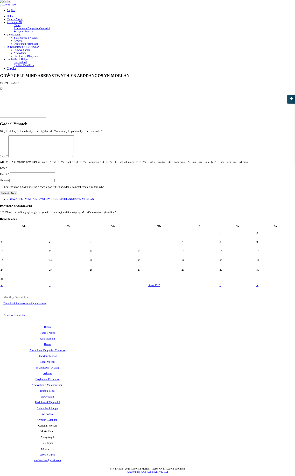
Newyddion (47, 396)
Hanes (47, 344)
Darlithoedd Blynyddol (47, 402)
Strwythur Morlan (47, 356)
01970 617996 (8, 4)
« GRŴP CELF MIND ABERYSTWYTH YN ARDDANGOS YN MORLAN (50, 199)
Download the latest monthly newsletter (24, 303)
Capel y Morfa (47, 332)
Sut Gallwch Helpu (47, 408)
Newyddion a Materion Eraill (47, 385)
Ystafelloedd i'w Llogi (47, 367)
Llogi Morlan (47, 361)
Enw (3, 167)
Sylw (4, 156)
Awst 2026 (154, 285)
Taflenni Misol (47, 390)
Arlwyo (47, 373)
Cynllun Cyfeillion (47, 419)
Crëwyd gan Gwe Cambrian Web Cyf (147, 471)
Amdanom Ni (47, 338)
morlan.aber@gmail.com (47, 460)
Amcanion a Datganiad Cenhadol (47, 350)
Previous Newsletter (14, 315)
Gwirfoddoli (47, 414)
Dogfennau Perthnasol (47, 379)
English (11, 10)
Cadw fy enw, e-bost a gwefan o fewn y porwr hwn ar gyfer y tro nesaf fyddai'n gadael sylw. (54, 186)
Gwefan (4, 180)
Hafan (47, 327)
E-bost (4, 174)
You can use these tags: (124, 161)
